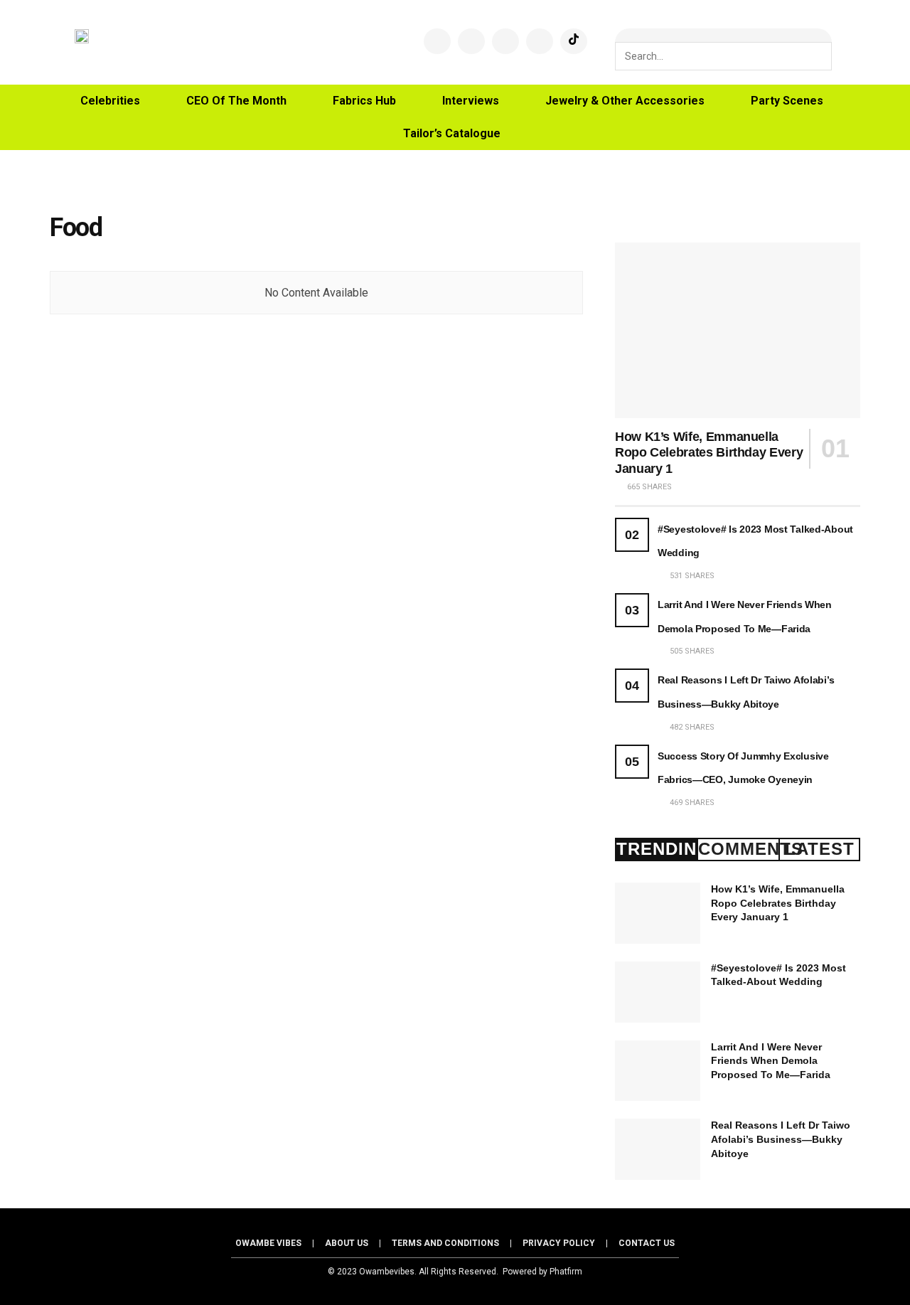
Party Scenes (787, 100)
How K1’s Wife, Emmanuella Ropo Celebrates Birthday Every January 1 (709, 453)
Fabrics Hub (364, 100)
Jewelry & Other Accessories (625, 100)
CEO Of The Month (236, 100)
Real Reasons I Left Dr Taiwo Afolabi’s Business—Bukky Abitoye (780, 1138)
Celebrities (110, 100)
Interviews (470, 100)
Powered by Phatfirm (542, 1272)
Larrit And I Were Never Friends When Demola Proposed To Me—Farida (770, 1060)
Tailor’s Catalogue (451, 133)
